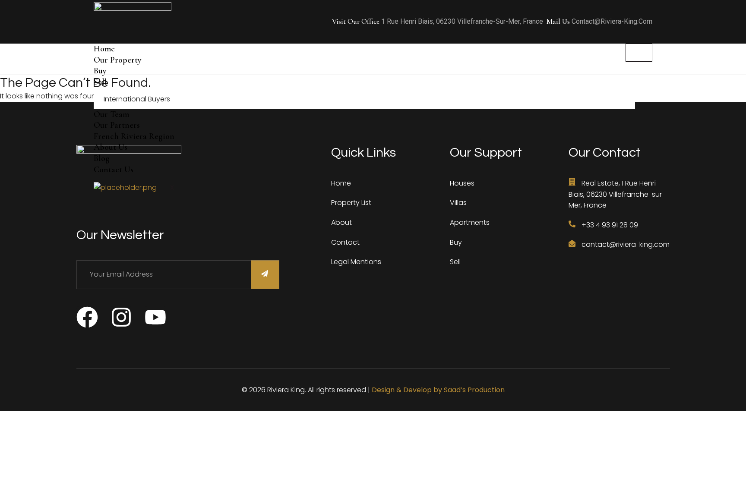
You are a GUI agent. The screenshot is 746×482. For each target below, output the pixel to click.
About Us (110, 147)
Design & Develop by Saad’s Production (438, 390)
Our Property (118, 60)
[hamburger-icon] (639, 53)
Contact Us (113, 169)
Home (104, 49)
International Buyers (137, 99)
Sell (100, 82)
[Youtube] (155, 317)
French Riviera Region (134, 136)
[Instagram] (121, 317)
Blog (102, 158)
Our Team (111, 114)
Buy (100, 71)
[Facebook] (87, 317)
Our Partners (117, 125)
